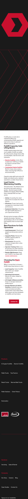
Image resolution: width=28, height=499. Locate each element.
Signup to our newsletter (8, 497)
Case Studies (5, 487)
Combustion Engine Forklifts (13, 167)
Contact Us (14, 301)
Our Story (4, 478)
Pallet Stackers (5, 391)
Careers (11, 478)
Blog (16, 478)
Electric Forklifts (10, 160)
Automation (4, 401)
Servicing (4, 464)
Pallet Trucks (5, 373)
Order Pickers (16, 391)
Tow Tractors (14, 373)
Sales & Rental (13, 464)
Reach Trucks (5, 382)
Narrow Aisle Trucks (16, 382)
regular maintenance (11, 255)
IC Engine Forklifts (6, 363)
